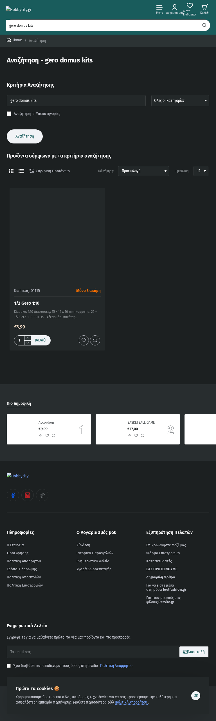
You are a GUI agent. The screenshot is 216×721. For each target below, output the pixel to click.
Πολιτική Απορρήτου (131, 702)
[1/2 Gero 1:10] (57, 236)
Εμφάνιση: (182, 171)
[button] (41, 340)
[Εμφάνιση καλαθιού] (204, 9)
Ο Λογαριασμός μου (96, 532)
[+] (27, 338)
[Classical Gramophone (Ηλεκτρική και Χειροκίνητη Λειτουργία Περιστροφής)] (199, 429)
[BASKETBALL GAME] (110, 429)
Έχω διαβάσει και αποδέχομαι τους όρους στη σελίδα (72, 665)
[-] (27, 342)
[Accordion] (22, 429)
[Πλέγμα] (11, 171)
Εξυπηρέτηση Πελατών (169, 532)
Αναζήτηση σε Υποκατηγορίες (36, 113)
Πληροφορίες (20, 532)
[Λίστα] (21, 171)
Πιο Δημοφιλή (19, 403)
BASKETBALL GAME (141, 422)
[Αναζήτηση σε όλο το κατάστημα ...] (204, 25)
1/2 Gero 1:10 (26, 303)
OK (196, 695)
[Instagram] (27, 495)
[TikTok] (42, 495)
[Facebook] (13, 495)
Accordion (46, 422)
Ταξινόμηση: (106, 171)
